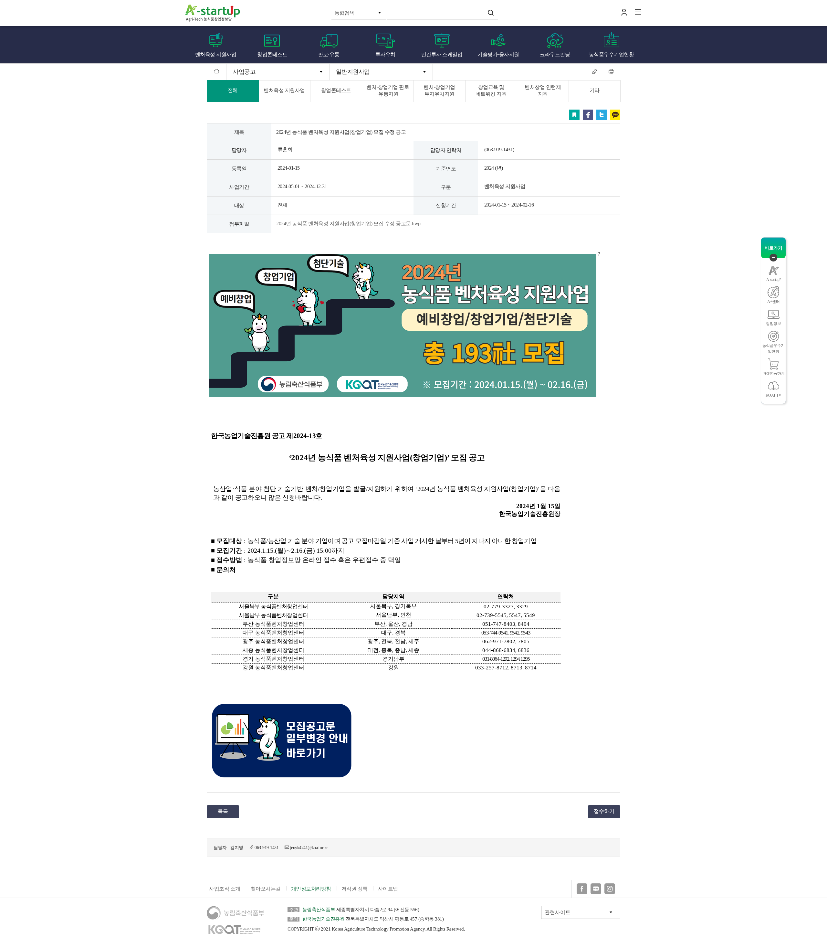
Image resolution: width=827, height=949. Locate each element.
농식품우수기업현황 (611, 54)
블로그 (596, 888)
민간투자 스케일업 (442, 54)
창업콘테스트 (272, 54)
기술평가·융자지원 (498, 54)
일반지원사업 (353, 72)
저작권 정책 (354, 888)
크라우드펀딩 (555, 54)
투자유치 (385, 54)
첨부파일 (239, 224)
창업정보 (773, 323)
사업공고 (244, 72)
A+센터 (773, 301)
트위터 (601, 115)
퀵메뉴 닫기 (773, 257)
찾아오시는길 (266, 888)
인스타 (609, 888)
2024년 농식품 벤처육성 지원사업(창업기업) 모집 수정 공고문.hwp (348, 223)
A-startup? (773, 279)
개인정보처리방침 (311, 888)
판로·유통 (329, 54)
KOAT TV (773, 395)
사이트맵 (388, 888)
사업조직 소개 (224, 888)
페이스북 (588, 115)
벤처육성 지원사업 (215, 54)
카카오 (615, 115)
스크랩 (574, 115)
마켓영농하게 (773, 373)
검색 (491, 12)
